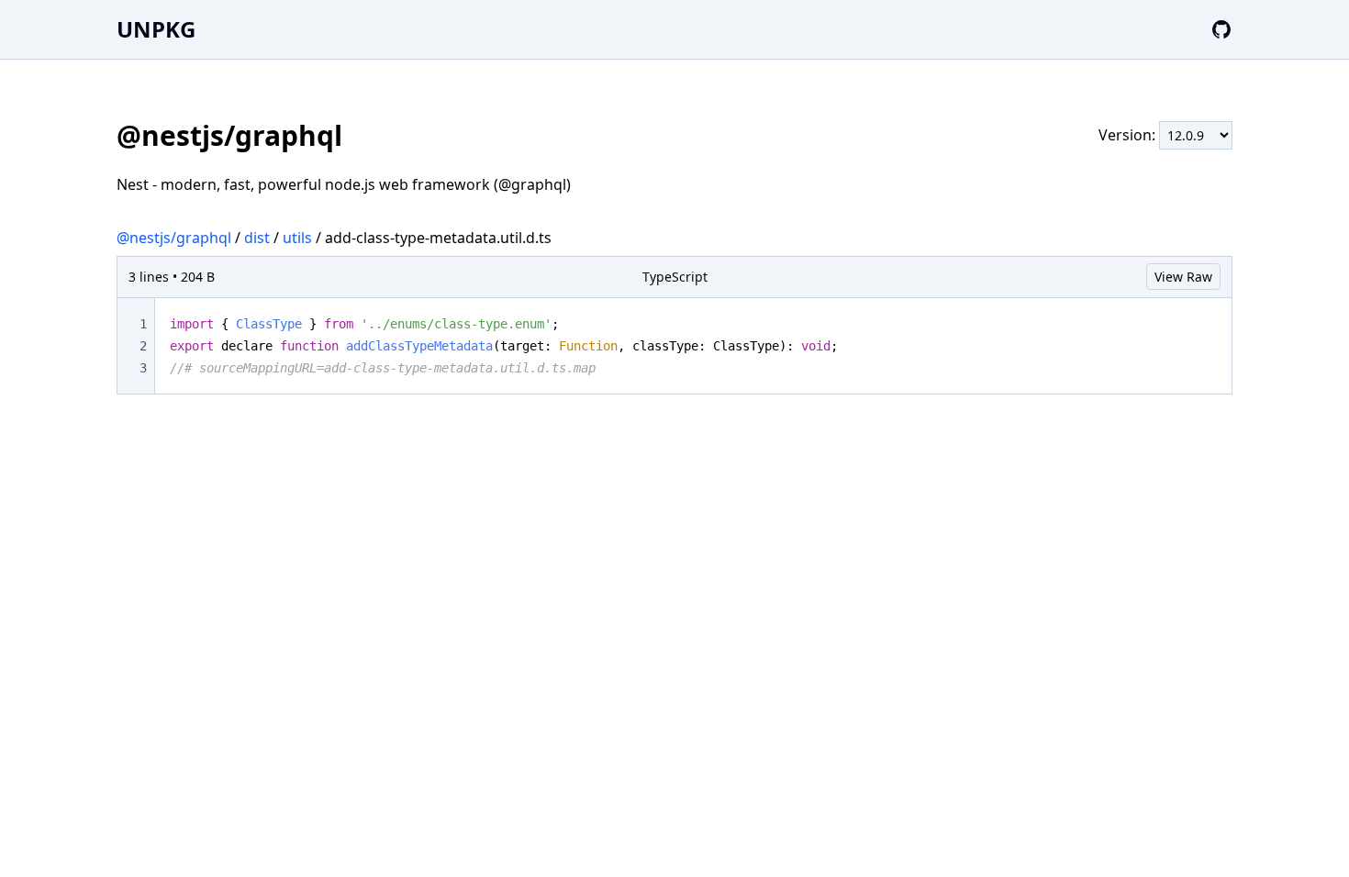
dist (257, 238)
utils (297, 238)
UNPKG (156, 29)
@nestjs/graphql (174, 238)
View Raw (1183, 276)
